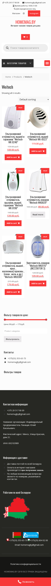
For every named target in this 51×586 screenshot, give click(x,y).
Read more (38, 214)
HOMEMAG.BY (25, 22)
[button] (47, 63)
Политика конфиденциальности (25, 564)
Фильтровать (12, 339)
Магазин (16, 13)
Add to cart (12, 157)
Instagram (34, 13)
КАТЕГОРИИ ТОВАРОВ (16, 63)
